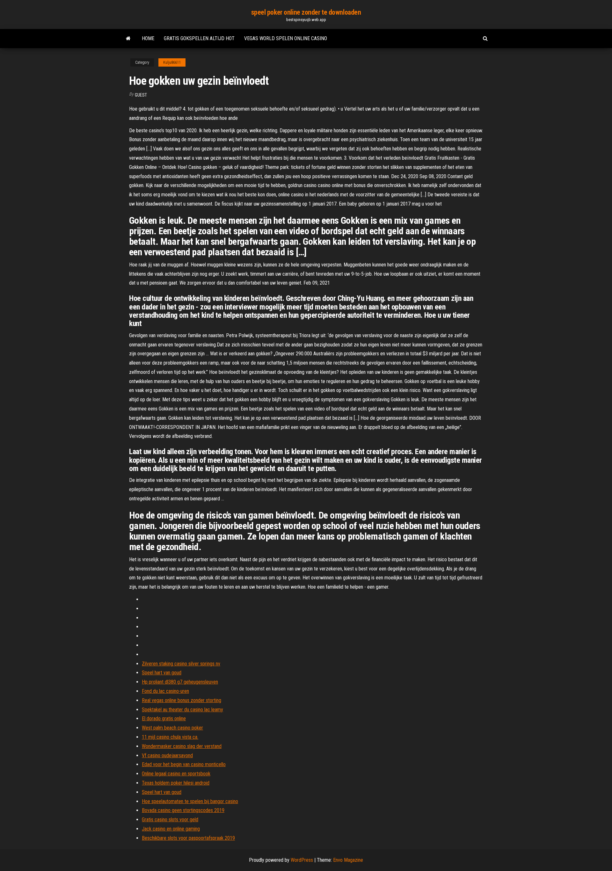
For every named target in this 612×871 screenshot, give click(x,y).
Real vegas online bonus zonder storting (181, 700)
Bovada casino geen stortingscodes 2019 (183, 810)
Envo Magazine (348, 860)
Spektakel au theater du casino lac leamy (182, 710)
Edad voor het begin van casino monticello (184, 764)
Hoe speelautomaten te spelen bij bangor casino (190, 801)
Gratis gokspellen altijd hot (199, 38)
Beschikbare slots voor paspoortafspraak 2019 (188, 838)
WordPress (302, 860)
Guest (141, 95)
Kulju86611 (172, 62)
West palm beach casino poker (172, 728)
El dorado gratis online (164, 718)
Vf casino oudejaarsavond (167, 755)
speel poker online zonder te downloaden (306, 12)
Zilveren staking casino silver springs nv (181, 664)
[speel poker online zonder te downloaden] (128, 38)
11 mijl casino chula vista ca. (170, 737)
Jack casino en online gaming (171, 829)
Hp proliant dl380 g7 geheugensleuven (180, 682)
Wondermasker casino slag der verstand (182, 746)
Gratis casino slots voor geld (170, 820)
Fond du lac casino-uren (165, 691)
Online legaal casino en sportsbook (176, 774)
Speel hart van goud (161, 673)
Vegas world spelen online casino (285, 38)
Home (148, 38)
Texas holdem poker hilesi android (175, 783)
